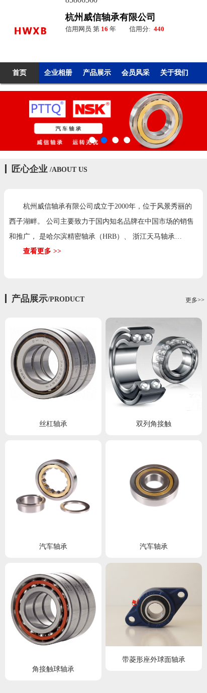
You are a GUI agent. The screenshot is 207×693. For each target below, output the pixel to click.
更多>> (194, 300)
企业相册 (58, 72)
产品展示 (97, 72)
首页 (20, 72)
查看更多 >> (42, 251)
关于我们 (174, 72)
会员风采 (136, 72)
